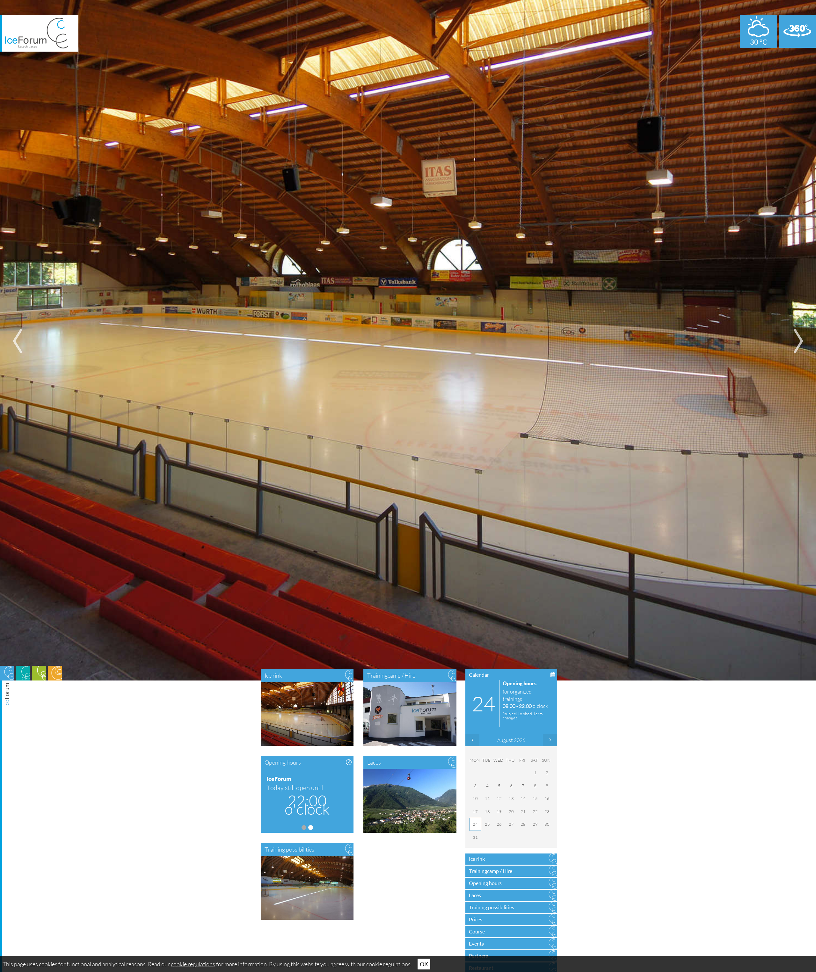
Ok (424, 964)
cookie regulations (193, 964)
